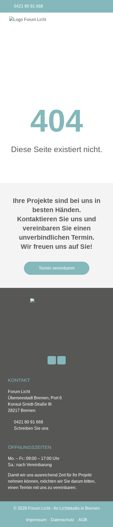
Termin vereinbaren (57, 268)
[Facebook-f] (92, 6)
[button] (99, 43)
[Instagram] (101, 6)
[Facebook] (52, 360)
